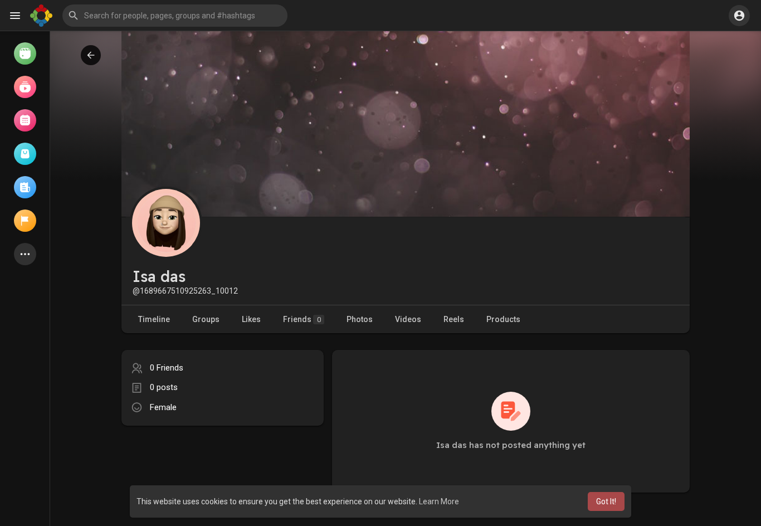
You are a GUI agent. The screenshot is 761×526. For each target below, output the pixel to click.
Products (503, 319)
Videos (408, 319)
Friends (302, 319)
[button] (174, 15)
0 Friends (166, 368)
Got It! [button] (606, 501)
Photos (360, 319)
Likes (251, 319)
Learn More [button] (439, 501)
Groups (205, 319)
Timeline (154, 319)
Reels (453, 319)
